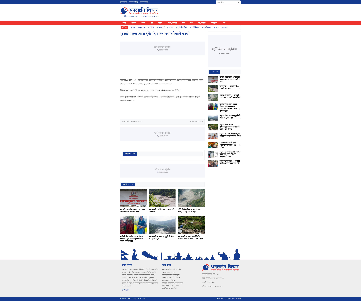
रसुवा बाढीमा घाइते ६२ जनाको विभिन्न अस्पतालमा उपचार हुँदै (230, 162)
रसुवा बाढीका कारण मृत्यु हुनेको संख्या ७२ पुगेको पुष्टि (161, 238)
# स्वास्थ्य (170, 27)
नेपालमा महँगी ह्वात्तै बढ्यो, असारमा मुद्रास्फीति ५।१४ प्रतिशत (228, 145)
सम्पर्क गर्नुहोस (144, 2)
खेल (183, 23)
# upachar (142, 27)
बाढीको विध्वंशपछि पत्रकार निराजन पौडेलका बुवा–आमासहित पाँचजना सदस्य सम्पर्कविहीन (131, 239)
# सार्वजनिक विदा (181, 27)
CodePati (238, 299)
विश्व (191, 23)
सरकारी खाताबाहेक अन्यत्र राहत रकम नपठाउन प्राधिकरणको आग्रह (132, 211)
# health (224, 27)
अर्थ (152, 23)
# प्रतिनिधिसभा (194, 27)
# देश (133, 27)
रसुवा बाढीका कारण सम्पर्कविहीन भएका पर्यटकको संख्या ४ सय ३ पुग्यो (190, 238)
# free (216, 27)
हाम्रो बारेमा (123, 2)
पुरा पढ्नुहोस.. (126, 290)
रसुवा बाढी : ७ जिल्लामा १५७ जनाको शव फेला (161, 211)
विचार (143, 23)
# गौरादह (151, 27)
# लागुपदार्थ (161, 27)
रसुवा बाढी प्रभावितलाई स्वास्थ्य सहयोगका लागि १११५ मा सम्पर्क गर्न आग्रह (230, 154)
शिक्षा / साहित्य (172, 23)
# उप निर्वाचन (206, 27)
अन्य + (225, 23)
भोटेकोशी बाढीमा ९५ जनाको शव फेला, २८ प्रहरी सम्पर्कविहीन (189, 211)
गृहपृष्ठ (124, 23)
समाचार (134, 23)
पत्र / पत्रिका (201, 23)
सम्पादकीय (214, 23)
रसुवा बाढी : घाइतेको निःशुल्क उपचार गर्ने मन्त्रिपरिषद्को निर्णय (230, 135)
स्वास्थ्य (160, 23)
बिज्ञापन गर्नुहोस (133, 2)
